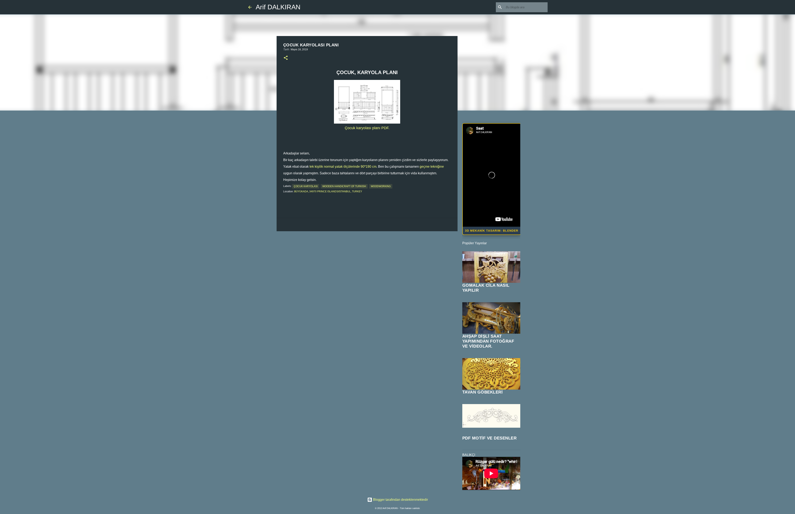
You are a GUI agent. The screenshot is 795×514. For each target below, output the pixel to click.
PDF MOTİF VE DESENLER (489, 438)
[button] (285, 58)
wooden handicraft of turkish (344, 186)
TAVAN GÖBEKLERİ (482, 392)
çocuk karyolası (306, 186)
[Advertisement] (367, 266)
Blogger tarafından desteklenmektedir (400, 499)
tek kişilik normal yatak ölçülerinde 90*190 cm (343, 166)
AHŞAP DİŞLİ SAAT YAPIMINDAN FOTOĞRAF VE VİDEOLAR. (488, 341)
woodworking (381, 186)
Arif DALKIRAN (278, 7)
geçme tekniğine (432, 166)
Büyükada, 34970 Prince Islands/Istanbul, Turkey (328, 191)
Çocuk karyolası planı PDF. (367, 128)
